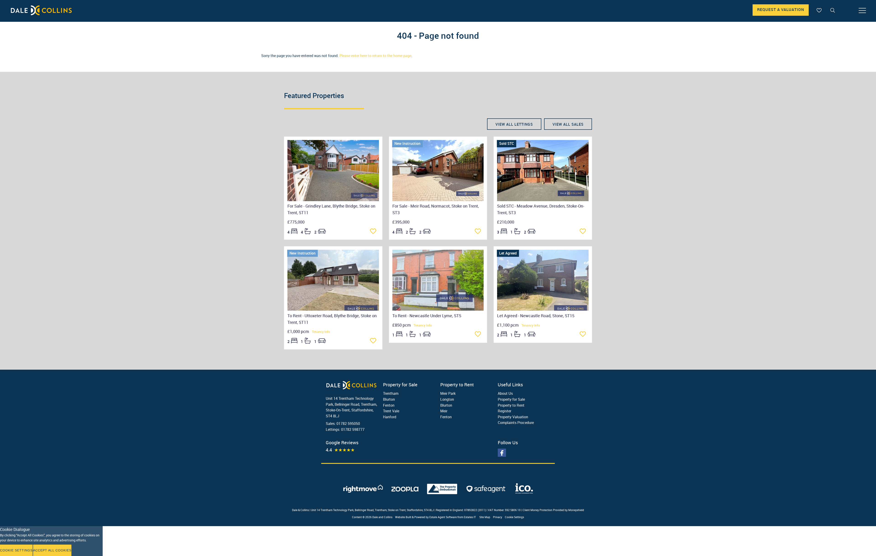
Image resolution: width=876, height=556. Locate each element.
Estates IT (470, 517)
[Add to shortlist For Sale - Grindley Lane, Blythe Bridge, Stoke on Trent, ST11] (374, 231)
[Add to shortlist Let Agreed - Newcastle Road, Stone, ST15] (584, 334)
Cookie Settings (514, 517)
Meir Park (448, 393)
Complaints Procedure (516, 422)
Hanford (389, 416)
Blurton (389, 399)
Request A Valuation (780, 9)
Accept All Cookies (52, 550)
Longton (447, 399)
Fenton (388, 405)
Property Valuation (513, 416)
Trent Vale (391, 410)
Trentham (391, 393)
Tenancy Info (321, 332)
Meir (443, 410)
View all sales (568, 124)
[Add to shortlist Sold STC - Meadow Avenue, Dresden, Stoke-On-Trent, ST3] (584, 231)
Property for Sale (511, 399)
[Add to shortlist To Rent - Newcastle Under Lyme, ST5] (479, 334)
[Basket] (819, 10)
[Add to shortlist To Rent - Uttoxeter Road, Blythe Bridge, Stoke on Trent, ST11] (374, 341)
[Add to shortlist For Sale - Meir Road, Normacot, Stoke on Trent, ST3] (479, 231)
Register (504, 410)
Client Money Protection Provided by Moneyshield (553, 510)
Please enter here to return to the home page (375, 55)
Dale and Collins (382, 517)
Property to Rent (511, 405)
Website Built (403, 517)
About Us (505, 393)
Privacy (497, 517)
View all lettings (514, 124)
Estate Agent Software (443, 517)
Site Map (484, 517)
